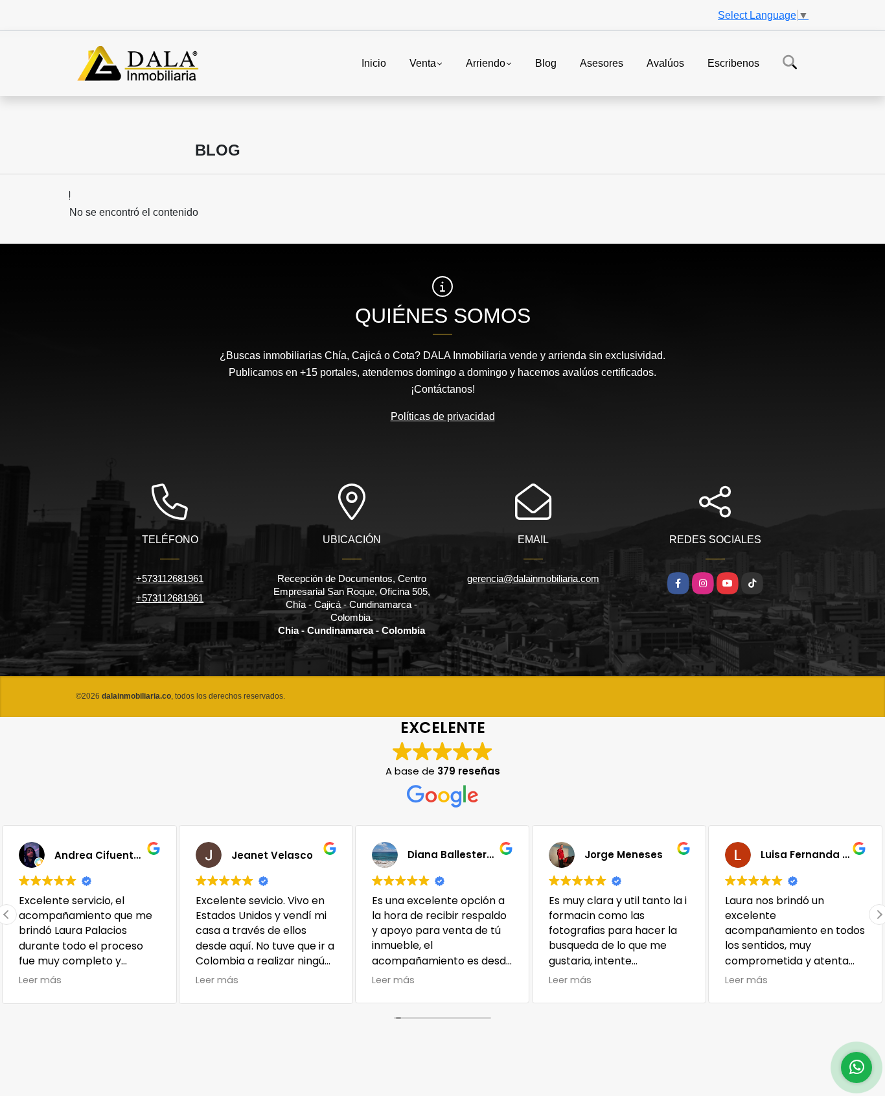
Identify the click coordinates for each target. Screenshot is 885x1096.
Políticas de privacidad (443, 416)
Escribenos (733, 62)
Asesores (601, 62)
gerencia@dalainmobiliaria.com (533, 578)
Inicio (374, 62)
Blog (546, 62)
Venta (422, 62)
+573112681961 (169, 578)
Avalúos (665, 62)
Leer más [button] (40, 980)
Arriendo (485, 62)
